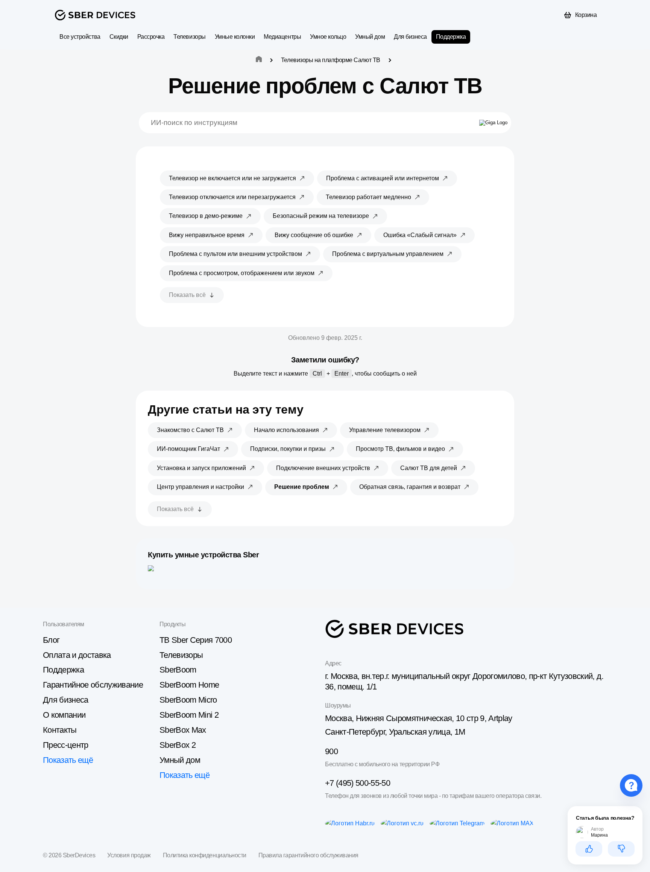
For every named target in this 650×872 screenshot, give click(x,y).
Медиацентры (282, 36)
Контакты (60, 730)
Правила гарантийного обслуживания (308, 855)
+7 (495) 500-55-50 (357, 783)
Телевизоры (189, 36)
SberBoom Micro (188, 700)
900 (331, 751)
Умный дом (370, 36)
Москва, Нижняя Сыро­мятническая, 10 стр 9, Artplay (418, 718)
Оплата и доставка (77, 655)
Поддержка (451, 36)
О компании (64, 715)
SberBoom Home (189, 684)
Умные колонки (235, 36)
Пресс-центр (65, 745)
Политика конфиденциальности (204, 855)
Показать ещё (68, 760)
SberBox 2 (177, 745)
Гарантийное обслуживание (93, 684)
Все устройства (79, 36)
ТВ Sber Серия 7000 (195, 640)
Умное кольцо (328, 36)
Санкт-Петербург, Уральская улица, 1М (395, 732)
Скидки (118, 36)
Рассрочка (151, 36)
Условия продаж (128, 855)
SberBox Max (182, 730)
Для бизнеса (410, 36)
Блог (51, 640)
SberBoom (177, 669)
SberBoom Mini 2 (189, 715)
